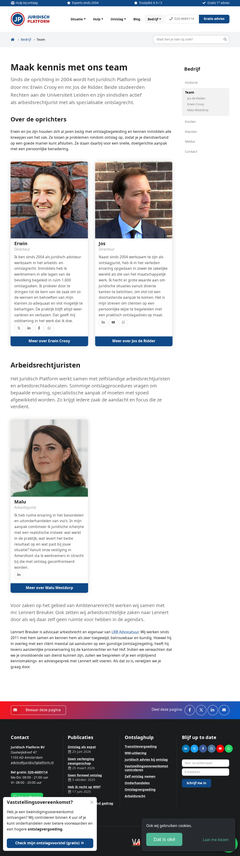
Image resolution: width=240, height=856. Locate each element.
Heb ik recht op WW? (84, 787)
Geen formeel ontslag (85, 775)
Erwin (20, 243)
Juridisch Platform (30, 19)
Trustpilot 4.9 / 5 (150, 3)
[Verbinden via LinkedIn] (29, 328)
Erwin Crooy (195, 104)
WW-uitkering (135, 753)
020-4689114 (184, 18)
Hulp (97, 19)
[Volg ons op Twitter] (18, 328)
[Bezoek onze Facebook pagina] (39, 328)
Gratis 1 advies (218, 3)
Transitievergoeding (141, 746)
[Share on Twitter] (201, 710)
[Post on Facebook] (189, 710)
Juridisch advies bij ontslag (146, 759)
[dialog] (188, 834)
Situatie (77, 19)
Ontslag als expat (82, 747)
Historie (191, 82)
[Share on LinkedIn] (212, 710)
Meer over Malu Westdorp (49, 587)
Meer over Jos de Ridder (133, 340)
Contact (191, 151)
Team (189, 92)
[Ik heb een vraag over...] (48, 328)
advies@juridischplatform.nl (32, 762)
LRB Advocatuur (125, 631)
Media (190, 141)
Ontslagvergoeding (140, 789)
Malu (20, 502)
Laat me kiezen (216, 839)
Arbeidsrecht (135, 796)
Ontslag (117, 19)
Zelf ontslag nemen (140, 776)
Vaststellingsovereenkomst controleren (146, 768)
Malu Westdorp (198, 110)
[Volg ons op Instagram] (212, 749)
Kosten (190, 121)
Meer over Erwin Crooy (49, 340)
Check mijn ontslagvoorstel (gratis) (47, 842)
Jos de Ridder (196, 98)
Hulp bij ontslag (27, 3)
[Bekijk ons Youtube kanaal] (113, 322)
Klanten (191, 131)
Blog (136, 19)
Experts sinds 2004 (85, 3)
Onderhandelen (137, 783)
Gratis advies (214, 18)
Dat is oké (164, 839)
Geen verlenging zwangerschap (81, 761)
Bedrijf (153, 19)
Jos (102, 243)
